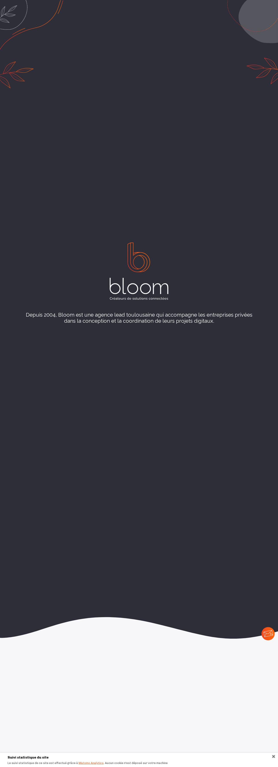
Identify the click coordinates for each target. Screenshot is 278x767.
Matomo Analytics (91, 763)
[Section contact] (268, 633)
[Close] (272, 756)
